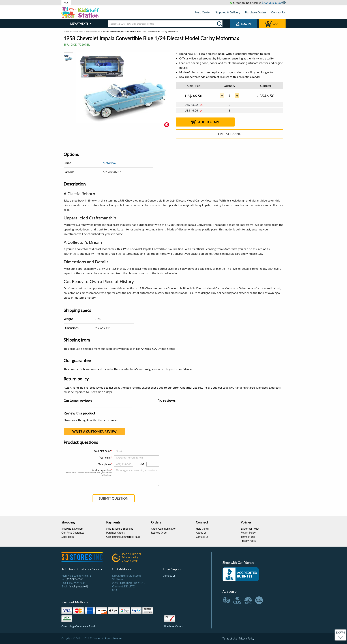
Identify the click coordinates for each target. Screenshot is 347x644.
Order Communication (163, 528)
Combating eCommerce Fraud (123, 536)
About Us (201, 532)
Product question (101, 470)
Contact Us (278, 12)
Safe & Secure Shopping (119, 528)
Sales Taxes (67, 536)
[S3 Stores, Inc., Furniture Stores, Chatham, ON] (240, 574)
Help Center (203, 12)
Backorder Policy (250, 528)
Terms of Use (248, 536)
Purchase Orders (255, 12)
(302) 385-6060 (272, 2)
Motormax (109, 162)
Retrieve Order (159, 532)
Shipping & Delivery (227, 12)
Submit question (113, 498)
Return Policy (248, 532)
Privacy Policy (248, 540)
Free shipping (229, 134)
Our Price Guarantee (72, 532)
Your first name (102, 450)
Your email (105, 457)
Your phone (104, 464)
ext (142, 463)
